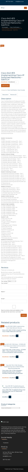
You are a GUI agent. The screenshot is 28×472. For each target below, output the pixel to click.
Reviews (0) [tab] (13, 94)
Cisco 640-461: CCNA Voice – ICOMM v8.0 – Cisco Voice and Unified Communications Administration (14, 351)
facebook (5, 442)
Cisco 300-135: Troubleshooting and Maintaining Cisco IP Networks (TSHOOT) (13, 391)
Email (3, 298)
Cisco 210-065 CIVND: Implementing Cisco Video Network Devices (14, 330)
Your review (4, 283)
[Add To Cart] (17, 336)
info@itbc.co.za (20, 1)
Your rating (4, 281)
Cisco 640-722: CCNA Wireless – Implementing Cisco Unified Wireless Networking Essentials (12, 372)
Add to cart (5, 85)
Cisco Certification (15, 27)
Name (3, 291)
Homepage (5, 27)
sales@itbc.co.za (7, 456)
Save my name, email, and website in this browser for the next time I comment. (12, 311)
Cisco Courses (21, 90)
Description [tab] (5, 94)
